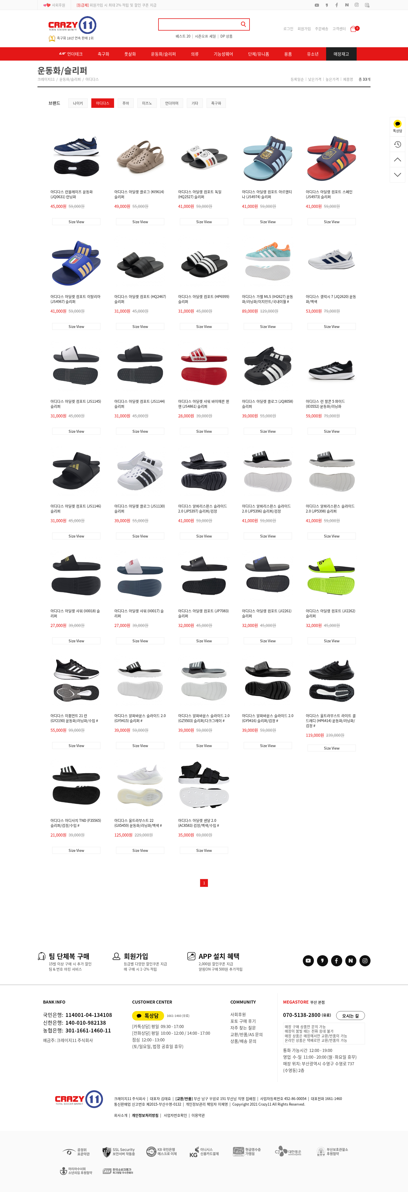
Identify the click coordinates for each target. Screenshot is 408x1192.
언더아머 (171, 103)
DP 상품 (226, 36)
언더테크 (74, 54)
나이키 (78, 103)
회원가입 (304, 28)
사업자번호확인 (175, 1115)
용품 (288, 54)
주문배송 (321, 28)
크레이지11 (46, 79)
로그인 (288, 28)
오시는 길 (350, 1016)
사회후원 (58, 5)
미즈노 (147, 103)
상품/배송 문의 (243, 1041)
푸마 (125, 103)
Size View (76, 221)
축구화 (103, 54)
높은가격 (332, 79)
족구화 (216, 103)
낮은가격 (314, 79)
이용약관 (198, 1115)
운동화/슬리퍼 (163, 54)
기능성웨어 (223, 54)
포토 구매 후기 (243, 1021)
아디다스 (92, 79)
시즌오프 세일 (205, 36)
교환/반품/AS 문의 (246, 1034)
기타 (195, 103)
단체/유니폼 (258, 54)
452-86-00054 (295, 1098)
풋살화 (130, 54)
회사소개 (120, 1115)
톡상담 (152, 1015)
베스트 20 (183, 36)
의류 (195, 54)
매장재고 (341, 54)
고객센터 (339, 28)
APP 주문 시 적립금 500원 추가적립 (110, 5)
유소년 (313, 54)
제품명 (348, 79)
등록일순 (297, 79)
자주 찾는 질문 (243, 1028)
